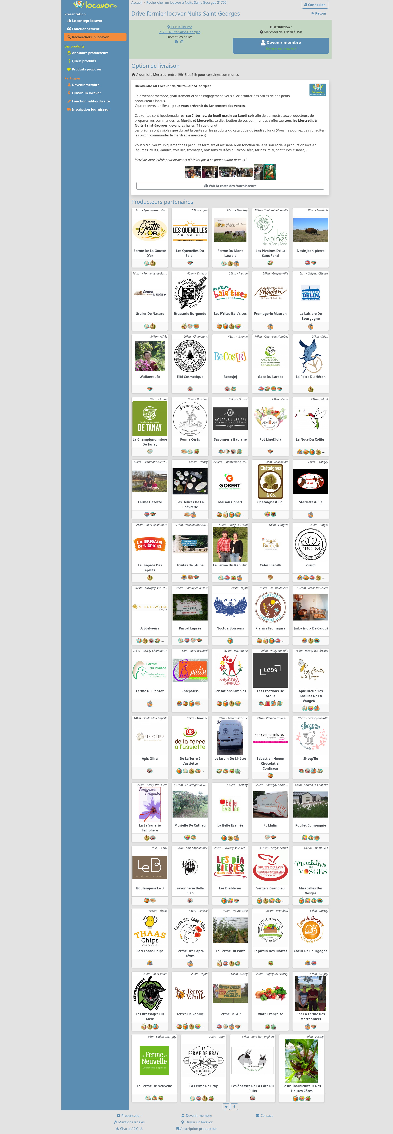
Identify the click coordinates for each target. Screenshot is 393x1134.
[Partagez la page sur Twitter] (226, 1106)
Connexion (316, 4)
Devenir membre (85, 85)
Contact (266, 1115)
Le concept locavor (86, 20)
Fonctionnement (85, 29)
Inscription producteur (199, 1128)
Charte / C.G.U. (131, 1128)
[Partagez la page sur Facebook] (234, 1106)
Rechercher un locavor (90, 37)
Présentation (131, 1115)
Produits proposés (86, 69)
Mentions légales (131, 1122)
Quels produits (83, 61)
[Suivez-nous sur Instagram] (181, 42)
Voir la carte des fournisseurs (232, 186)
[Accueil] (95, 4)
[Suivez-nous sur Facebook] (176, 42)
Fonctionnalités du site (90, 101)
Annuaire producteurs (89, 53)
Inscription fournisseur (90, 109)
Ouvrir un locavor (86, 93)
